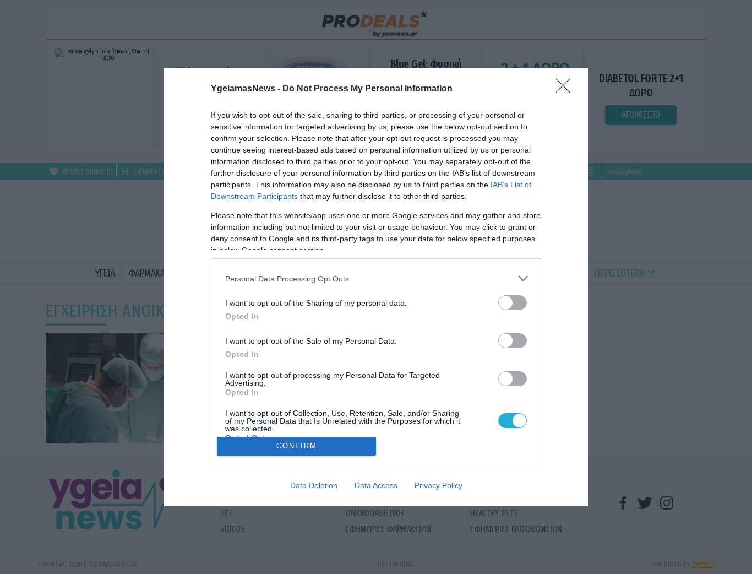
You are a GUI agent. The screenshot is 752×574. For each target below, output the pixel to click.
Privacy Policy (438, 485)
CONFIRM (296, 446)
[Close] (566, 89)
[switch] (512, 302)
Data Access (376, 485)
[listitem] (376, 278)
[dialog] (376, 287)
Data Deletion (313, 485)
